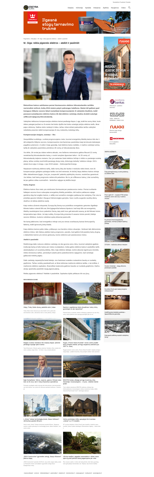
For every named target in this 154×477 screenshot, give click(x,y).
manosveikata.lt (28, 473)
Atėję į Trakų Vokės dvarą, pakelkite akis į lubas (40, 307)
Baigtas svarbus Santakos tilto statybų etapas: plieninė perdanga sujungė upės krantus (42, 343)
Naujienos (115, 8)
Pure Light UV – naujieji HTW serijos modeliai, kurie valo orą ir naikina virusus (116, 196)
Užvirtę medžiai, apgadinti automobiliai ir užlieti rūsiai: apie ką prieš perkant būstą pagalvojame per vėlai (81, 457)
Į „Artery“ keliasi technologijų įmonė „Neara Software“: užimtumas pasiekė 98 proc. (41, 420)
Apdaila (88, 8)
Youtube (128, 2)
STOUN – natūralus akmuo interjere (116, 244)
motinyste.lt (88, 473)
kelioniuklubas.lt (44, 473)
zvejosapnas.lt (80, 473)
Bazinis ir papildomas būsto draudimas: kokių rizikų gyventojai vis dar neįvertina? (80, 308)
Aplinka (106, 8)
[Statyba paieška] (129, 8)
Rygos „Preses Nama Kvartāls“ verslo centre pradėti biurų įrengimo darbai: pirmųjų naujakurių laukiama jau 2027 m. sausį (81, 344)
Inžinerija (79, 8)
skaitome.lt (62, 473)
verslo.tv (36, 473)
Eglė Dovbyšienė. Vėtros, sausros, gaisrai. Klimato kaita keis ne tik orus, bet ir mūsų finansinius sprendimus (42, 381)
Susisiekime (116, 2)
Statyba (71, 8)
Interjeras (97, 8)
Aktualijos (33, 38)
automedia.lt (53, 473)
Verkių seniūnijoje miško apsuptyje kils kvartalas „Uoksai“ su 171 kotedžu (79, 420)
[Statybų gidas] (31, 9)
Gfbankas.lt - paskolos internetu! (116, 106)
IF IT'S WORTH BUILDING (114, 142)
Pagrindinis (27, 38)
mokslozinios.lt (70, 473)
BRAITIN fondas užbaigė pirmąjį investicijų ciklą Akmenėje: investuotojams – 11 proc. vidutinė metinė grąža (80, 381)
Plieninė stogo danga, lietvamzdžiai (116, 131)
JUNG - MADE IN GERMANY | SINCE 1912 (117, 119)
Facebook (122, 2)
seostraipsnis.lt (97, 473)
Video (123, 8)
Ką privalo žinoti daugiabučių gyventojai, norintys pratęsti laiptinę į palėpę (116, 221)
